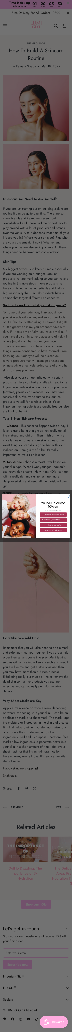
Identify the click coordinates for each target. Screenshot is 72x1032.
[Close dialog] (68, 496)
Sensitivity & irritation (53, 525)
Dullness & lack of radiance (53, 515)
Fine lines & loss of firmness (53, 520)
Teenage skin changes (53, 530)
